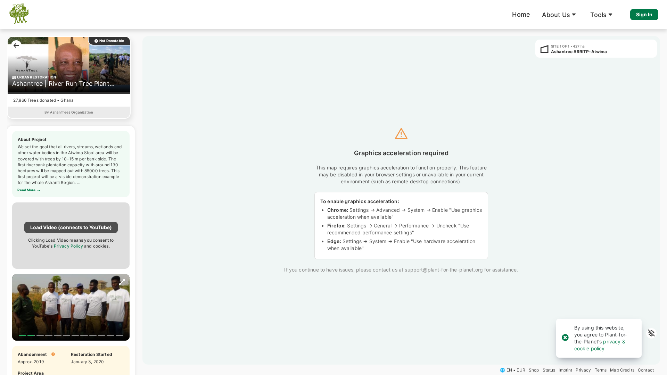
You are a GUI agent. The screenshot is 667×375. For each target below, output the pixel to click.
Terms (601, 370)
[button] (560, 14)
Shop (534, 370)
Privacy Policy (68, 246)
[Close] (565, 338)
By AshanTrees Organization (68, 112)
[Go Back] (15, 44)
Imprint (565, 370)
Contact (646, 370)
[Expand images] (122, 282)
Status (549, 370)
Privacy (583, 370)
